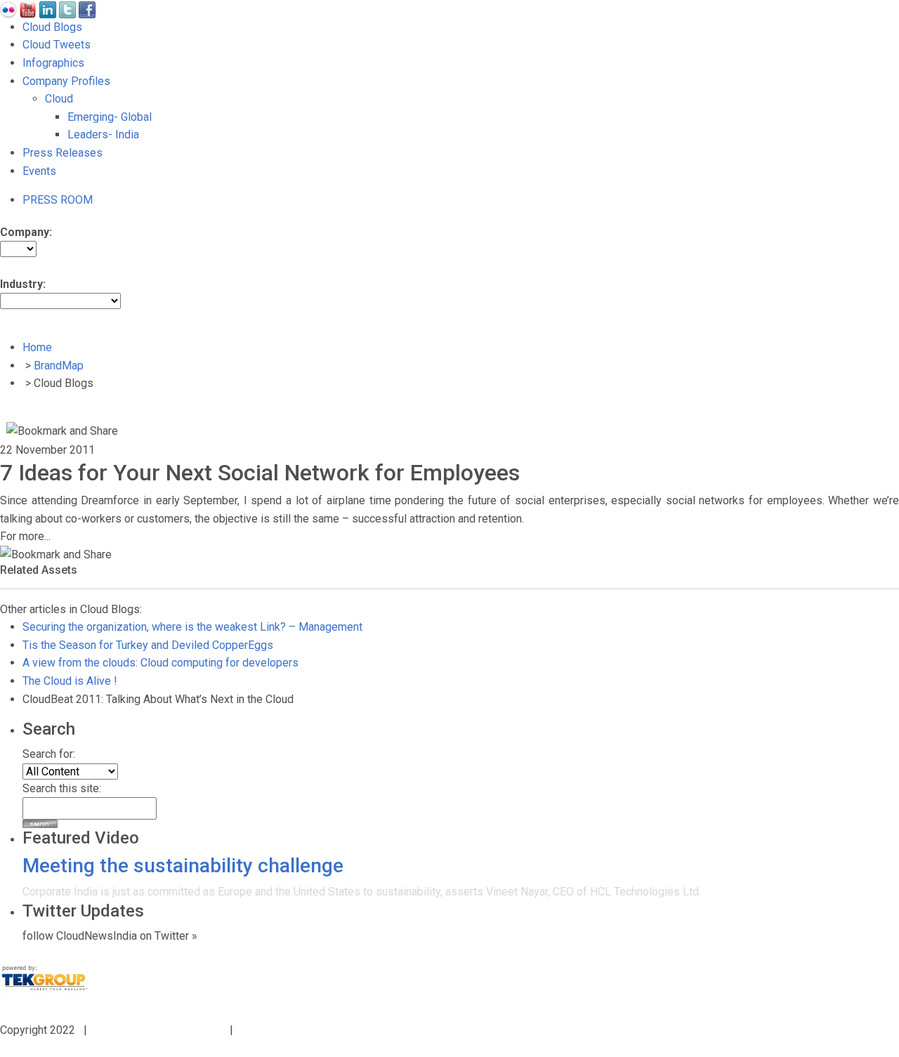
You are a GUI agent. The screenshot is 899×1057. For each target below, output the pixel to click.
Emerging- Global (109, 117)
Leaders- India (103, 134)
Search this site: (61, 788)
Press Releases (62, 152)
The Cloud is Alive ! (69, 681)
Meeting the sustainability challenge (182, 865)
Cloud (59, 98)
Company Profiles (66, 81)
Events (39, 171)
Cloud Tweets (56, 44)
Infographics (53, 63)
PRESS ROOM (57, 199)
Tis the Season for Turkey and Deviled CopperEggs (147, 645)
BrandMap (59, 365)
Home (37, 347)
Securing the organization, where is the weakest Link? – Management (192, 626)
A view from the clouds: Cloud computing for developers (160, 662)
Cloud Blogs (52, 27)
